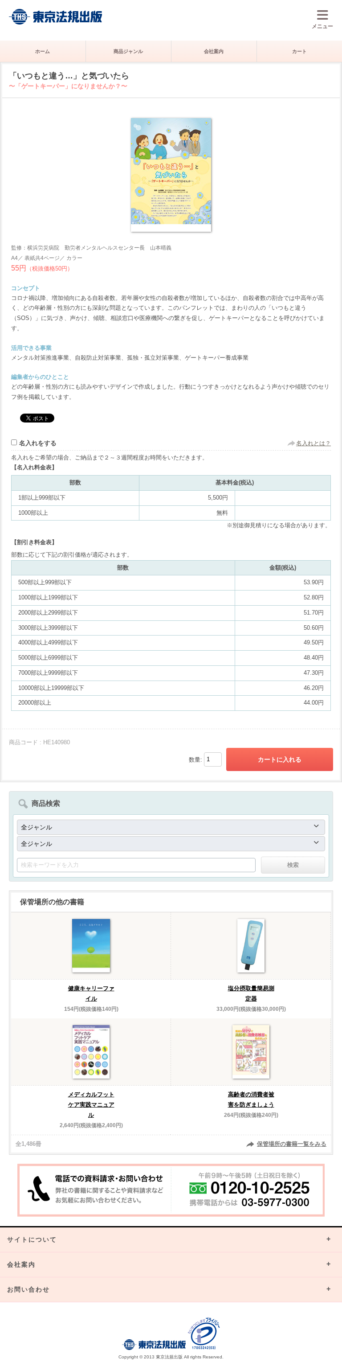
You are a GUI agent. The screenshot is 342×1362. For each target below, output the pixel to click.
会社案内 (214, 51)
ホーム (42, 51)
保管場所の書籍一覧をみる (291, 1143)
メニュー (322, 26)
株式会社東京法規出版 (55, 17)
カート (299, 51)
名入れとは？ (313, 443)
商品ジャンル (128, 51)
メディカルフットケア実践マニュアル (91, 1104)
